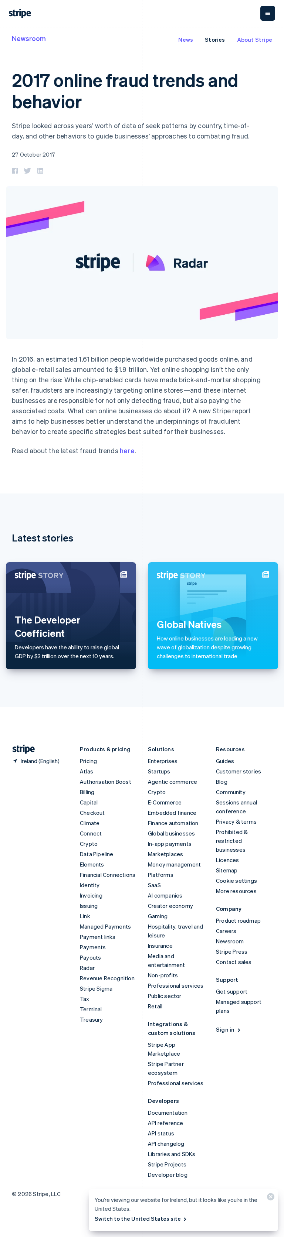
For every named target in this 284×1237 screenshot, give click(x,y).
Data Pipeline (97, 854)
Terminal (91, 1009)
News (185, 39)
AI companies (165, 895)
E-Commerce (165, 802)
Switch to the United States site (138, 1218)
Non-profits (163, 975)
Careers (226, 930)
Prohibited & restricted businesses (232, 840)
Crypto (89, 843)
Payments (93, 947)
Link (85, 916)
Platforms (160, 874)
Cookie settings (236, 880)
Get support (231, 991)
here (127, 450)
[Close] (269, 1198)
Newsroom (29, 38)
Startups (159, 771)
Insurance (160, 945)
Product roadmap (238, 920)
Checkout (92, 812)
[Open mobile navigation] (267, 13)
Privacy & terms (236, 821)
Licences (227, 860)
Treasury (91, 1019)
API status (161, 1133)
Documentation (168, 1112)
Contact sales (234, 962)
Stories (215, 39)
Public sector (165, 995)
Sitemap (226, 870)
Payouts (90, 957)
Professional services (175, 985)
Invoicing (91, 895)
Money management (174, 864)
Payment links (98, 936)
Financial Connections (107, 874)
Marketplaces (165, 854)
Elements (92, 864)
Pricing (88, 761)
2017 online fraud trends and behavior (125, 90)
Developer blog (167, 1174)
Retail (155, 1006)
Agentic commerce (172, 781)
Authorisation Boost (105, 781)
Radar (87, 967)
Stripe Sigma (96, 988)
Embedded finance (172, 812)
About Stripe (254, 39)
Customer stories (238, 771)
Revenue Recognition (107, 978)
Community (231, 792)
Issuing (89, 905)
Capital (89, 802)
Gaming (158, 916)
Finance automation (173, 823)
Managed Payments (105, 926)
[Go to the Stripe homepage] (21, 749)
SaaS (154, 885)
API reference (165, 1123)
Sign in (225, 1029)
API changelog (166, 1143)
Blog (221, 781)
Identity (90, 885)
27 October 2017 (33, 154)
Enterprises (163, 761)
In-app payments (170, 843)
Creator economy (170, 905)
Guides (225, 761)
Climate (89, 823)
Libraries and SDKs (172, 1154)
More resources (236, 891)
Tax (84, 998)
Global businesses (171, 833)
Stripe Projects (167, 1164)
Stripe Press (231, 951)
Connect (91, 833)
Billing (87, 792)
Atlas (86, 771)
